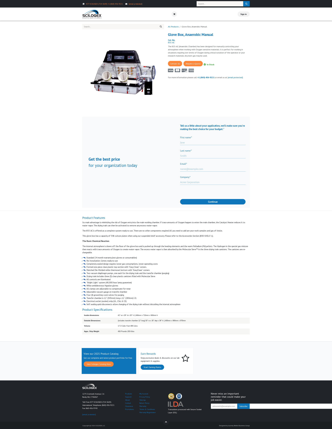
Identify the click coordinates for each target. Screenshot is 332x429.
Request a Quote (193, 63)
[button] (166, 422)
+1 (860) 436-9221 (115, 4)
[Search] (246, 3)
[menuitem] (111, 14)
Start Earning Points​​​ (152, 367)
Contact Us (175, 63)
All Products (173, 26)
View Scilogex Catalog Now (99, 364)
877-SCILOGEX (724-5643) (96, 4)
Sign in (243, 14)
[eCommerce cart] (174, 14)
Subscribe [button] (243, 406)
